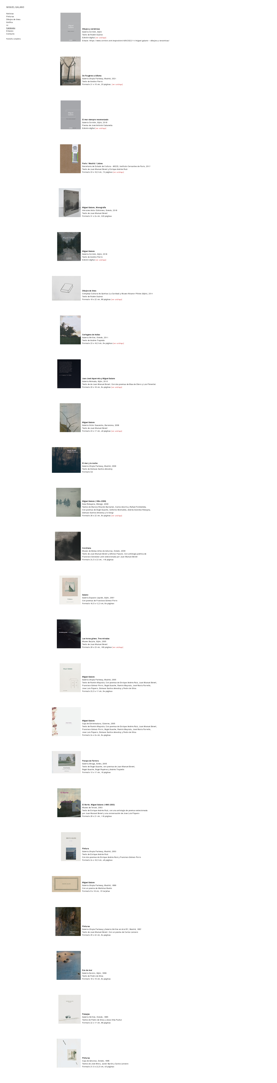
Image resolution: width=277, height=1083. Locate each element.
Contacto (10, 34)
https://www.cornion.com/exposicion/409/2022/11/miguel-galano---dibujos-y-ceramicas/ (129, 41)
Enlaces (9, 31)
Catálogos (10, 28)
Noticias (10, 14)
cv (7, 25)
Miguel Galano (15, 7)
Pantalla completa (13, 39)
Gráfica (9, 22)
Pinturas (10, 17)
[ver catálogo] (100, 38)
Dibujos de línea (13, 19)
